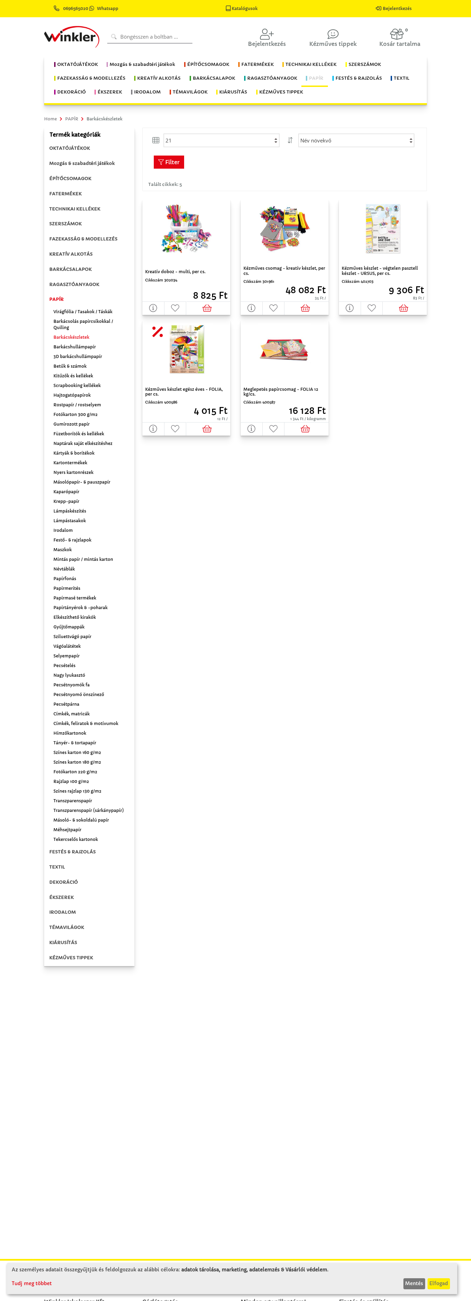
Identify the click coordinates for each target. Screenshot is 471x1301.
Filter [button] (172, 162)
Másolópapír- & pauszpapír (81, 482)
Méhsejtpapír (67, 829)
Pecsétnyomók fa (71, 684)
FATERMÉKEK (65, 194)
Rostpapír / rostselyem (77, 404)
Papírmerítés (66, 588)
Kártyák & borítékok (73, 453)
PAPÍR (56, 299)
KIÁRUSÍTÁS (63, 942)
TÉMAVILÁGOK (66, 927)
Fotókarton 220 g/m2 (75, 771)
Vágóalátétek (67, 646)
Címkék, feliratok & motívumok (85, 723)
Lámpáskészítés (69, 511)
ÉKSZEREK (61, 897)
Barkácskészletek (71, 337)
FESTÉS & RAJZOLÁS (72, 852)
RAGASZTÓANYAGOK (74, 284)
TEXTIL (57, 867)
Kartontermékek (70, 462)
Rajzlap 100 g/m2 (71, 781)
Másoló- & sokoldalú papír (81, 820)
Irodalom (63, 530)
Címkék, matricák (71, 713)
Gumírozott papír (71, 424)
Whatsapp (107, 8)
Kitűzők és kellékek (73, 375)
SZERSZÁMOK (65, 224)
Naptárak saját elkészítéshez (82, 443)
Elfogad (438, 1283)
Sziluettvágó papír (72, 636)
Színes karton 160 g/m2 (77, 752)
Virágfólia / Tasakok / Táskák (82, 311)
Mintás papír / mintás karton (83, 559)
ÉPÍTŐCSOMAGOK (70, 178)
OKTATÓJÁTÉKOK (69, 148)
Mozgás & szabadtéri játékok (82, 163)
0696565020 (75, 8)
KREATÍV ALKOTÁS (71, 254)
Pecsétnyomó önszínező (78, 694)
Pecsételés (64, 665)
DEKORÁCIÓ (63, 882)
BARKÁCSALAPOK (70, 269)
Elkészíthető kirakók (74, 617)
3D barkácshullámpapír (77, 356)
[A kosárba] (208, 308)
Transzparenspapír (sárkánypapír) (88, 810)
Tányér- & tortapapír (74, 742)
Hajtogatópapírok (72, 395)
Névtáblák (64, 569)
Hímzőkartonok (69, 733)
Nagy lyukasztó (69, 675)
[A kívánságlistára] (175, 308)
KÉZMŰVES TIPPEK (71, 958)
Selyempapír (66, 655)
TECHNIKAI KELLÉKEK (74, 209)
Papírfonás (64, 578)
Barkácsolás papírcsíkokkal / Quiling (83, 324)
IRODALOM (62, 912)
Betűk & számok (70, 366)
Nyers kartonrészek (73, 472)
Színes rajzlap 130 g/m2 (77, 791)
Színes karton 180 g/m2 (77, 762)
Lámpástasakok (69, 520)
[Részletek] (153, 308)
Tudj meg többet (32, 1283)
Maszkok (62, 549)
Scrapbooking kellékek (77, 385)
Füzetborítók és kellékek (78, 433)
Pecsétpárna (66, 704)
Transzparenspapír (72, 800)
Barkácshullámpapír (74, 346)
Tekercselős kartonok (75, 839)
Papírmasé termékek (74, 597)
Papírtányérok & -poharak (80, 607)
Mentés (414, 1283)
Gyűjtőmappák (68, 626)
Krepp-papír (66, 501)
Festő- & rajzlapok (72, 540)
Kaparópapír (66, 491)
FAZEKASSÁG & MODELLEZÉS (83, 239)
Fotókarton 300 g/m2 (75, 414)
